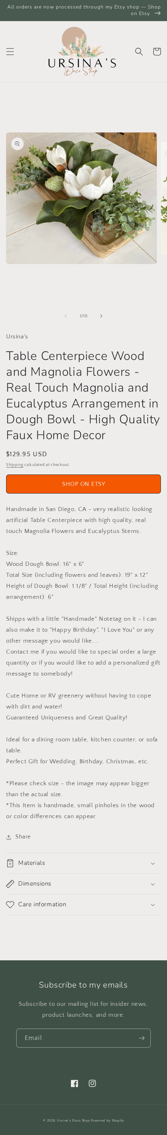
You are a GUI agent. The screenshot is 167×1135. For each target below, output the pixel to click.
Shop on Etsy (83, 484)
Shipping (15, 465)
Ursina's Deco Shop (73, 1120)
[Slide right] (101, 316)
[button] (10, 52)
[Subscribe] (141, 1038)
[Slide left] (66, 316)
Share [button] (23, 837)
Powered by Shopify (107, 1120)
